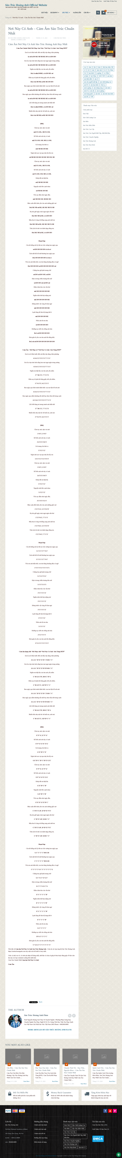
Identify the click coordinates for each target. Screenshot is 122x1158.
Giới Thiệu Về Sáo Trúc (110, 1)
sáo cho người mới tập (90, 82)
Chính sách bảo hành (40, 1125)
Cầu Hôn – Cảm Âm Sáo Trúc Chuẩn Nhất (17, 1069)
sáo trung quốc (88, 94)
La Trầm (106, 73)
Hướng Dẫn (77, 12)
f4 (105, 70)
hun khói (91, 73)
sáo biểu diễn (88, 79)
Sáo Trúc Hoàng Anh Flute (20, 38)
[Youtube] (110, 1111)
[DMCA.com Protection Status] (98, 1141)
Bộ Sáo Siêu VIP (108, 67)
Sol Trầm (93, 76)
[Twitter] (115, 1111)
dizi (93, 70)
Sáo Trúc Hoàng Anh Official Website (26, 5)
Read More (26, 1081)
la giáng (98, 73)
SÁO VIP (102, 76)
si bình (86, 76)
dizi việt (99, 70)
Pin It (40, 1002)
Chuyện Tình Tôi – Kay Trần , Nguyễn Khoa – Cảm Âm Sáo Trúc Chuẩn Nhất (74, 1070)
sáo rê (86, 91)
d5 (89, 70)
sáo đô (86, 97)
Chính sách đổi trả (39, 1133)
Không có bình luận (18, 39)
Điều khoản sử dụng (40, 1142)
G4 (85, 73)
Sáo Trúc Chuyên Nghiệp (90, 137)
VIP (92, 97)
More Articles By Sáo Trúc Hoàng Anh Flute (50, 1030)
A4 (85, 67)
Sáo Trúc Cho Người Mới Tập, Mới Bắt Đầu (96, 133)
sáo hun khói (94, 85)
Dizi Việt (85, 113)
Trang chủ (8, 17)
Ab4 (90, 67)
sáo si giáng (100, 91)
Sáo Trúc (65, 12)
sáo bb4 (109, 76)
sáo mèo (107, 88)
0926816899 (12, 1142)
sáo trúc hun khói (108, 94)
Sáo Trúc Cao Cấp (88, 129)
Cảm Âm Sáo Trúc (97, 1)
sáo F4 (86, 85)
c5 (84, 70)
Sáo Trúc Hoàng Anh (89, 141)
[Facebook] (105, 1111)
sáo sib (92, 91)
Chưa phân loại (87, 110)
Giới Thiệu (44, 12)
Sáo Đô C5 (86, 149)
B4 (95, 67)
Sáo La (103, 85)
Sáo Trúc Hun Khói (89, 145)
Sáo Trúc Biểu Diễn (89, 125)
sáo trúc (98, 94)
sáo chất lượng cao (105, 82)
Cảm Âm (86, 12)
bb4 (99, 67)
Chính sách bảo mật (40, 1129)
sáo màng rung (98, 88)
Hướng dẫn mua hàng (40, 1138)
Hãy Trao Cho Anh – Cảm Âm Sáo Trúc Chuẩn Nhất (46, 1069)
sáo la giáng (87, 88)
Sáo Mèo (85, 121)
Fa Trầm (110, 70)
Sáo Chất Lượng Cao (89, 117)
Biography (54, 12)
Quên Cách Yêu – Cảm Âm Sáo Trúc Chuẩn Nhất (104, 1069)
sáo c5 (96, 79)
